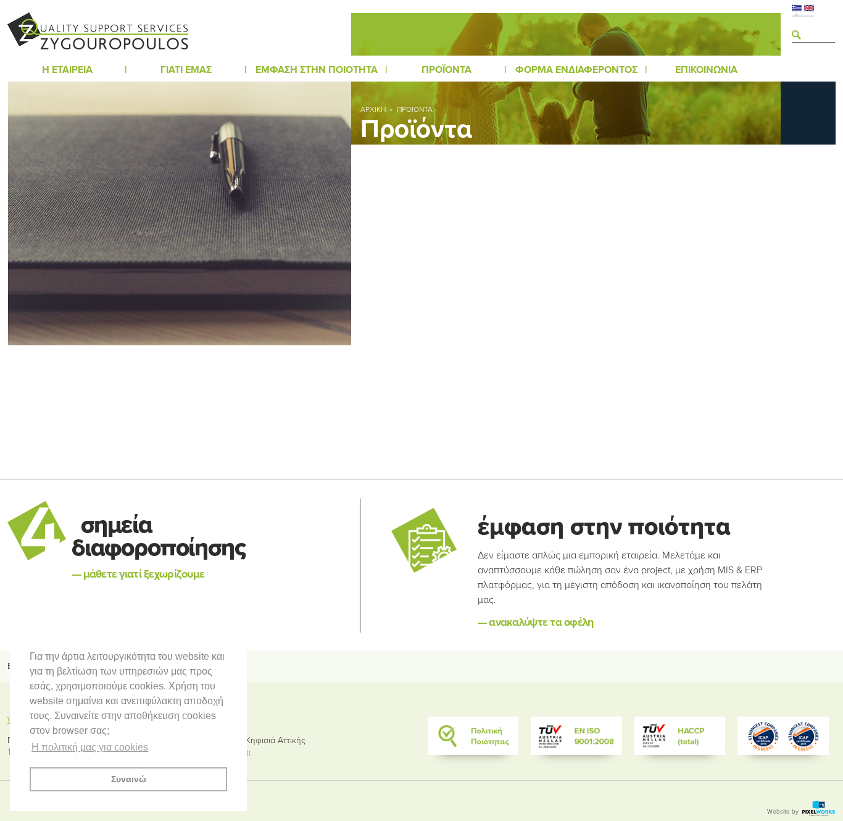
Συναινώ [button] (128, 779)
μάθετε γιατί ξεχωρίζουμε (138, 574)
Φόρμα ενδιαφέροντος (576, 70)
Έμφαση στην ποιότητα (316, 70)
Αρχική (373, 109)
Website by (783, 811)
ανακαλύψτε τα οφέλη (536, 622)
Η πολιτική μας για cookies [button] (89, 747)
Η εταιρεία (67, 70)
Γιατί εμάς (186, 70)
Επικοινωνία (706, 70)
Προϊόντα (446, 70)
